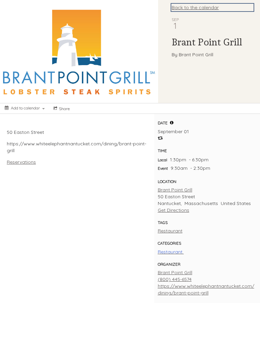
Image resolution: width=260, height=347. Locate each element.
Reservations (21, 162)
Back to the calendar (195, 7)
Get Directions (173, 210)
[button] (171, 123)
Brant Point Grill (175, 190)
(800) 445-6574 (175, 279)
